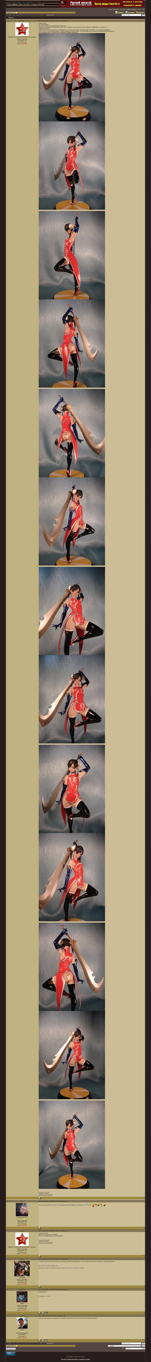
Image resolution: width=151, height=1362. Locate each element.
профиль (18, 3)
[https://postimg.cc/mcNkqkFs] (72, 921)
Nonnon (49, 15)
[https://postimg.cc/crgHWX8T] (72, 1188)
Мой (14, 3)
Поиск (139, 9)
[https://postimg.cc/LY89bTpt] (72, 743)
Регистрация (26, 3)
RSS (143, 9)
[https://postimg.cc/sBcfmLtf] (72, 832)
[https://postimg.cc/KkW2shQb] (72, 121)
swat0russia (22, 1289)
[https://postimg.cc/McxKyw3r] (72, 1010)
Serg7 (22, 1201)
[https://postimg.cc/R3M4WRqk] (72, 209)
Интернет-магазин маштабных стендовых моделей (75, 1359)
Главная (9, 3)
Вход (38, 3)
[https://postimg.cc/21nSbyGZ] (72, 654)
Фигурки (44, 15)
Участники (123, 9)
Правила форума (131, 9)
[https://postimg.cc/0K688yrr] (72, 476)
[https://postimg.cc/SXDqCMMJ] (72, 299)
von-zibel (22, 1315)
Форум (7, 15)
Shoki (22, 20)
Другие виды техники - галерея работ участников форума (25, 15)
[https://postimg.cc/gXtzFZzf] (72, 565)
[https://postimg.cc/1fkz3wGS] (72, 1098)
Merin (22, 1259)
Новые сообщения (113, 9)
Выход (33, 3)
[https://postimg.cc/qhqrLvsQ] (72, 387)
